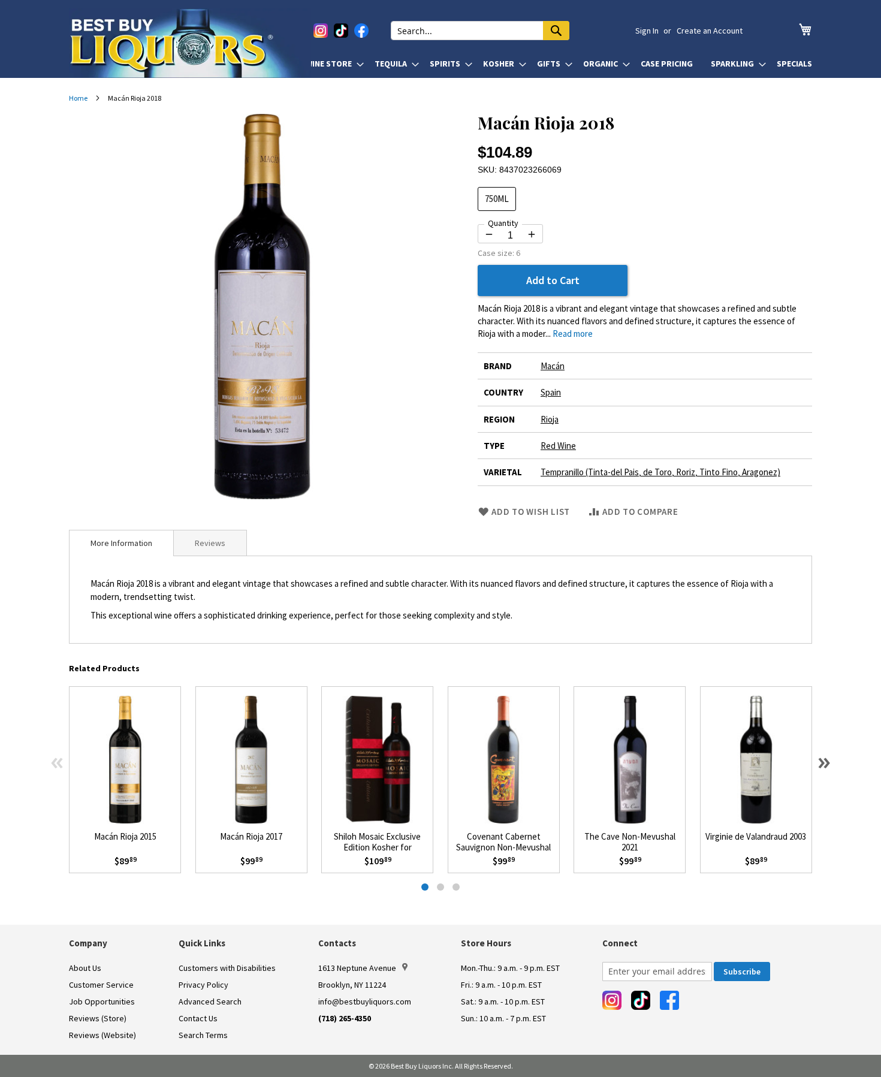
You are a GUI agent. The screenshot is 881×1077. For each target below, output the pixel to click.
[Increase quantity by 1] (531, 234)
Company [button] (88, 943)
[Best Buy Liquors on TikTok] (341, 30)
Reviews (210, 543)
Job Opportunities (102, 1001)
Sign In (647, 30)
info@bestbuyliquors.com (364, 1001)
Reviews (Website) (102, 1035)
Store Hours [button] (486, 943)
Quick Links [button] (202, 943)
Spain (551, 392)
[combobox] (480, 30)
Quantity (503, 223)
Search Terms (203, 1035)
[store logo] (190, 43)
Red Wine (558, 445)
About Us (85, 968)
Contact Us (198, 1018)
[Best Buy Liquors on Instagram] (320, 30)
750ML (497, 198)
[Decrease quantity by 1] (489, 234)
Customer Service (101, 984)
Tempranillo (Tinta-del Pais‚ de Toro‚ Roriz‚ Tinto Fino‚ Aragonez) (660, 472)
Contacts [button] (337, 943)
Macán (553, 366)
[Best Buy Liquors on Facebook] (361, 30)
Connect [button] (620, 943)
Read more (573, 333)
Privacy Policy (203, 984)
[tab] (121, 543)
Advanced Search (210, 1001)
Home (78, 97)
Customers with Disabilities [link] (227, 968)
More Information (121, 543)
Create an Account (710, 30)
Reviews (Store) (97, 1018)
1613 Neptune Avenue (357, 968)
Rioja (550, 419)
